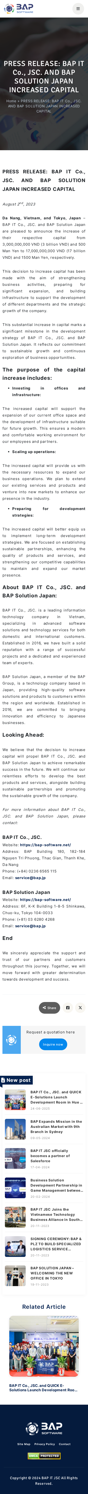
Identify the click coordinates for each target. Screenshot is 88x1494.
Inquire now (53, 1044)
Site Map (23, 1444)
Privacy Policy (44, 1444)
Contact (65, 1444)
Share (51, 1008)
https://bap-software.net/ (45, 845)
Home (11, 101)
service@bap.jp (30, 877)
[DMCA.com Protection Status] (44, 1456)
